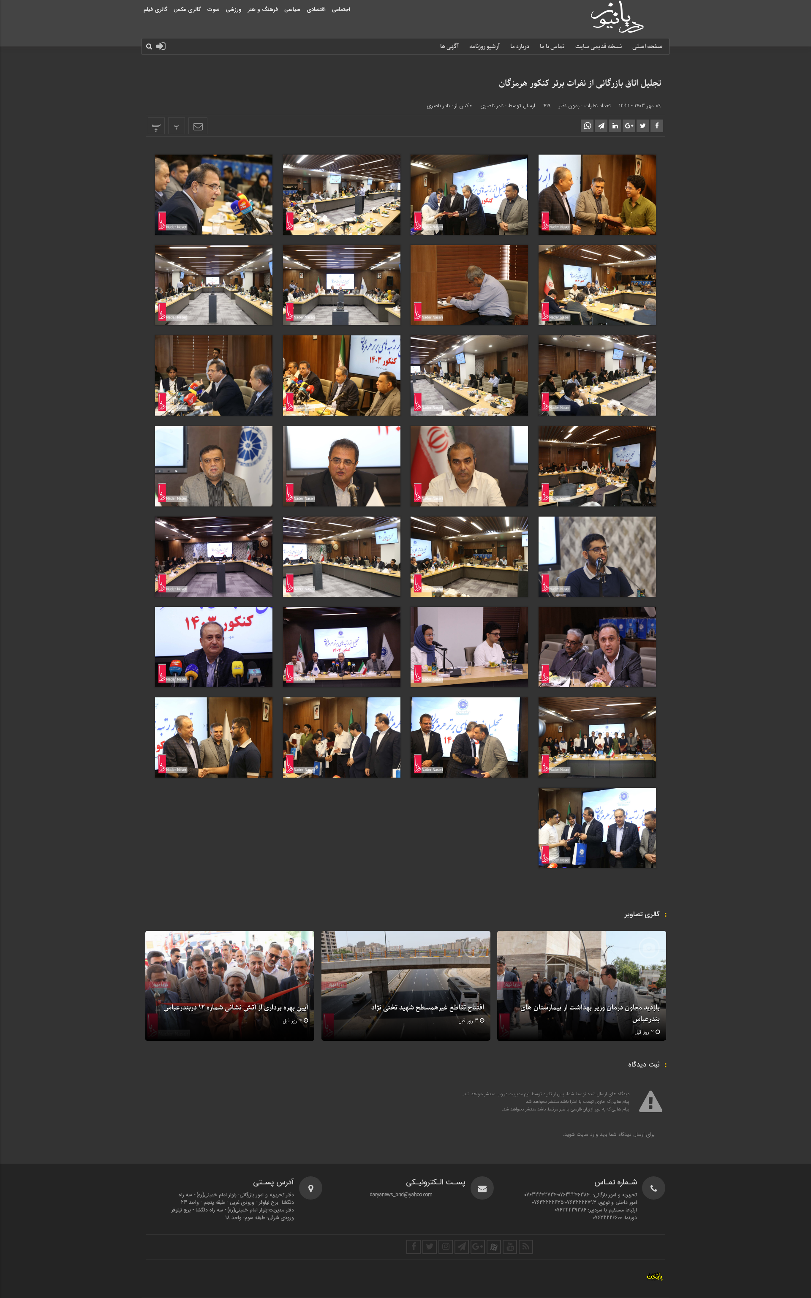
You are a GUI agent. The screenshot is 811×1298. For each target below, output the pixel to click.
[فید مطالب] (526, 1247)
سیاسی (292, 9)
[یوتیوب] (510, 1247)
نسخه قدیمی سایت (598, 46)
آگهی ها (449, 46)
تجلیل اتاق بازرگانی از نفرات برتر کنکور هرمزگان (580, 83)
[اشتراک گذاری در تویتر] (643, 126)
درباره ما (519, 46)
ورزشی (234, 9)
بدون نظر (569, 105)
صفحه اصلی (647, 46)
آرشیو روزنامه (484, 46)
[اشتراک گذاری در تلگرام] (601, 126)
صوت (213, 9)
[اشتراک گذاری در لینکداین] (615, 126)
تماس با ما (552, 46)
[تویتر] (429, 1247)
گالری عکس (187, 9)
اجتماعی (341, 9)
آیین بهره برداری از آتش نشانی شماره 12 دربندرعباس (235, 1008)
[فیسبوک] (413, 1247)
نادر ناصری (491, 105)
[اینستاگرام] (445, 1247)
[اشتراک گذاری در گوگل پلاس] (629, 126)
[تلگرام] (461, 1247)
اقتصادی (316, 9)
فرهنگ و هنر (263, 9)
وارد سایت (586, 1134)
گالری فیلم (155, 9)
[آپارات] (494, 1247)
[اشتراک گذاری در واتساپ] (587, 126)
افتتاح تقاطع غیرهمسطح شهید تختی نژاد (427, 1008)
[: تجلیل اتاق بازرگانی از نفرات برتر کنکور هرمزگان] (197, 125)
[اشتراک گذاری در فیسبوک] (656, 126)
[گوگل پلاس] (478, 1247)
